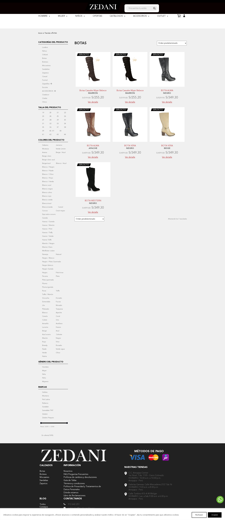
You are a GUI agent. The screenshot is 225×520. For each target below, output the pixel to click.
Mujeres (45, 381)
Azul (57, 331)
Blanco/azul (46, 203)
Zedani (45, 414)
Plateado (45, 309)
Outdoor (45, 94)
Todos (42, 504)
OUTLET (161, 16)
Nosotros (68, 471)
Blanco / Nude (48, 170)
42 (50, 134)
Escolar (45, 87)
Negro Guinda (47, 269)
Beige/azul (46, 163)
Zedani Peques (48, 417)
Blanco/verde (47, 207)
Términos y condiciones (74, 483)
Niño (44, 378)
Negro (58, 338)
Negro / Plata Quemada (51, 261)
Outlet (44, 98)
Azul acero (46, 334)
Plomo (44, 283)
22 (65, 112)
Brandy (44, 345)
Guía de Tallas (70, 480)
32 (50, 123)
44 (65, 134)
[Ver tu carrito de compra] (179, 16)
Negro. (45, 272)
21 (58, 112)
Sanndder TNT (47, 410)
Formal (45, 80)
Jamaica (59, 145)
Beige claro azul (48, 159)
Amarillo (45, 323)
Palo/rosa (59, 272)
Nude (44, 349)
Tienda (47, 33)
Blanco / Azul (61, 163)
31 (43, 123)
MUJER (61, 16)
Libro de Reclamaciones (74, 495)
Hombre (45, 367)
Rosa (44, 290)
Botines (45, 62)
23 (43, 116)
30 (65, 120)
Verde (44, 352)
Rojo (44, 341)
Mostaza (45, 148)
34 (65, 123)
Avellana (59, 323)
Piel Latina (46, 399)
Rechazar (199, 514)
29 (58, 120)
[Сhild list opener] (51, 84)
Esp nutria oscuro (49, 214)
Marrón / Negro (48, 243)
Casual (44, 76)
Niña (44, 374)
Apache (59, 312)
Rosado (59, 345)
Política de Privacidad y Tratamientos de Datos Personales (82, 488)
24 (50, 116)
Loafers (45, 47)
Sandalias (45, 69)
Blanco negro (47, 189)
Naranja (45, 254)
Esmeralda (46, 301)
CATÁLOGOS (116, 16)
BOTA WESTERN (93, 200)
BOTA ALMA (167, 90)
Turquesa (59, 309)
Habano (45, 145)
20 (50, 112)
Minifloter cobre (48, 250)
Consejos (44, 507)
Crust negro (60, 210)
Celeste (59, 334)
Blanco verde (47, 199)
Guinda (45, 218)
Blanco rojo (46, 196)
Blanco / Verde (48, 181)
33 (58, 123)
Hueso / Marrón (48, 225)
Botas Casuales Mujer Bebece (93, 90)
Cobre (44, 320)
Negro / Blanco (48, 258)
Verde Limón (61, 148)
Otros (44, 102)
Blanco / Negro (48, 167)
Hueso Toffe (47, 239)
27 (43, 120)
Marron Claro (47, 247)
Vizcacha (45, 298)
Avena (44, 152)
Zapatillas (45, 83)
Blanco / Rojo (47, 178)
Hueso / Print (47, 229)
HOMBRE (43, 16)
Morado (59, 305)
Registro (184, 16)
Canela (45, 316)
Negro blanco (47, 265)
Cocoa (45, 210)
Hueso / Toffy (47, 232)
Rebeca (45, 403)
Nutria (44, 356)
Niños (44, 51)
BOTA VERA (130, 145)
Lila (43, 305)
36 (50, 127)
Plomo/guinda (47, 287)
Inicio (40, 33)
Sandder (45, 406)
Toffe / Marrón (47, 294)
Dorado (59, 298)
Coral (58, 316)
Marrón (45, 338)
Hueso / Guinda (48, 221)
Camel (60, 207)
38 (65, 127)
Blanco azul (46, 185)
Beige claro (46, 156)
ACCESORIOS (140, 16)
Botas (44, 58)
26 (65, 116)
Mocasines (46, 65)
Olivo (58, 352)
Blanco (45, 312)
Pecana (45, 276)
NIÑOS (78, 16)
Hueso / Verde (48, 236)
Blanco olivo (47, 192)
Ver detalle (93, 102)
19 (43, 112)
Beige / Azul (60, 152)
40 (60, 131)
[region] (112, 514)
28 (50, 120)
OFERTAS (97, 16)
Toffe (58, 290)
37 (58, 127)
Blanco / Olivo (48, 174)
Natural (58, 254)
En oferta (47, 435)
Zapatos (45, 73)
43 (58, 134)
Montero (45, 396)
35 (43, 127)
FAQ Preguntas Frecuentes (76, 474)
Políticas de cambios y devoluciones (80, 477)
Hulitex (44, 392)
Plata (58, 276)
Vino (57, 341)
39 (43, 131)
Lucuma (45, 327)
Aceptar (214, 514)
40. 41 (51, 131)
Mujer (44, 370)
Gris (57, 320)
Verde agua (60, 349)
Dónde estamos (71, 492)
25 (58, 116)
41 (43, 134)
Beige (44, 331)
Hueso (58, 327)
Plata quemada (48, 280)
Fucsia (58, 301)
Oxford (45, 54)
